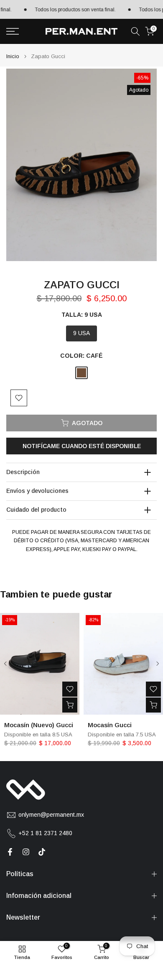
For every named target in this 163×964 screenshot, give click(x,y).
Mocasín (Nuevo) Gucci (38, 724)
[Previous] (6, 663)
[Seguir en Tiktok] (42, 852)
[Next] (157, 663)
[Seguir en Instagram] (26, 852)
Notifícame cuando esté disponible (82, 446)
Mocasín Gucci (110, 724)
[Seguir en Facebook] (10, 852)
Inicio (12, 56)
